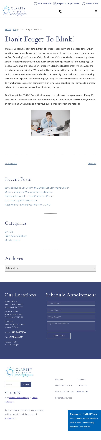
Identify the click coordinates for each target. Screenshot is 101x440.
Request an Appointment (68, 3)
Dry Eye (9, 231)
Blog (15, 29)
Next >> (92, 163)
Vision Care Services (64, 391)
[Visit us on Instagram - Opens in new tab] (6, 392)
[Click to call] (60, 11)
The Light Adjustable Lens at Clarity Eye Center (29, 196)
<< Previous (11, 163)
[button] (96, 11)
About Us (59, 379)
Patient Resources (63, 397)
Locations (81, 379)
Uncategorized (12, 240)
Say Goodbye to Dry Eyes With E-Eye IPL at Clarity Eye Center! (37, 187)
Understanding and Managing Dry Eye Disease (29, 191)
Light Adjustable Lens (16, 235)
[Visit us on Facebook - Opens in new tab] (10, 392)
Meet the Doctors (63, 385)
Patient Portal (91, 3)
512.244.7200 (10, 418)
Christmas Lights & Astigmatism (21, 200)
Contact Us (82, 385)
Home (8, 29)
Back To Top (82, 391)
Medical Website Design (19, 397)
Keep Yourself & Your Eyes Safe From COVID (27, 204)
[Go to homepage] (14, 11)
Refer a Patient (44, 3)
